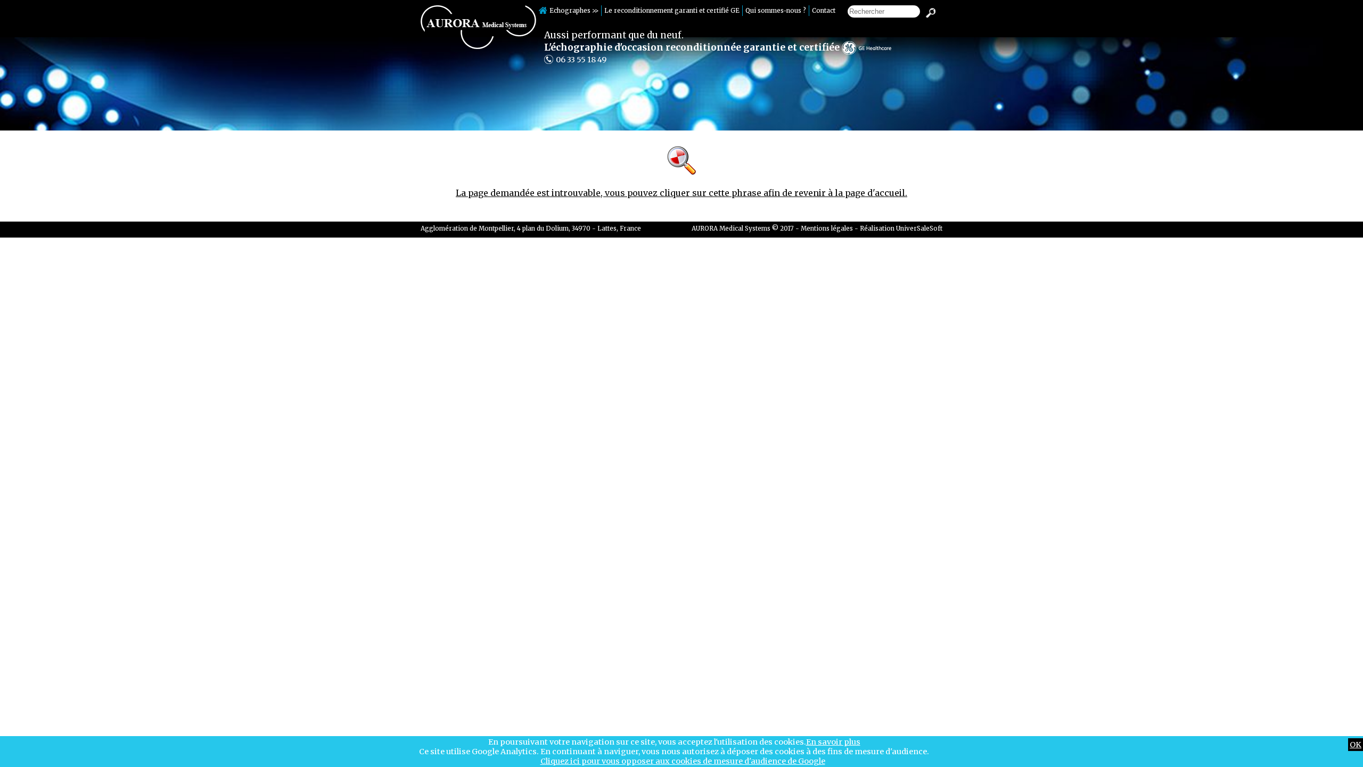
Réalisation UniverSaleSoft (901, 228)
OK (1355, 744)
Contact (823, 10)
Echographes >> (573, 10)
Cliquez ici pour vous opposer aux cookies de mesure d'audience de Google (682, 761)
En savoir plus (833, 742)
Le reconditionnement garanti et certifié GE (672, 10)
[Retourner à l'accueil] (478, 46)
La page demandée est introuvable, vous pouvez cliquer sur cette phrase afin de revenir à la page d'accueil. (681, 192)
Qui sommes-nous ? (775, 10)
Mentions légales (827, 228)
